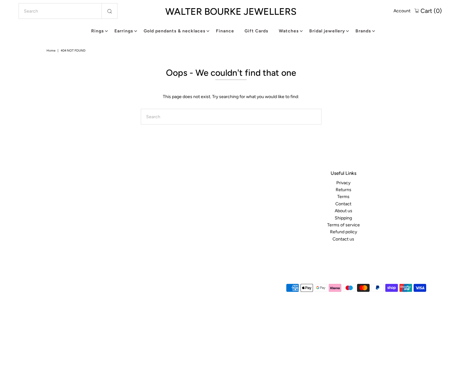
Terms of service (343, 225)
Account (401, 11)
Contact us (343, 239)
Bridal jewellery (327, 31)
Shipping (343, 218)
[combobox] (68, 11)
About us (343, 210)
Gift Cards (256, 31)
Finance (225, 31)
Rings (97, 31)
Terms (343, 197)
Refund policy (343, 232)
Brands (363, 31)
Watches (289, 31)
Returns (343, 189)
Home (51, 50)
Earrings (123, 31)
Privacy (343, 182)
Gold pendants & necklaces (175, 31)
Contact (343, 204)
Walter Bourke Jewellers (230, 11)
